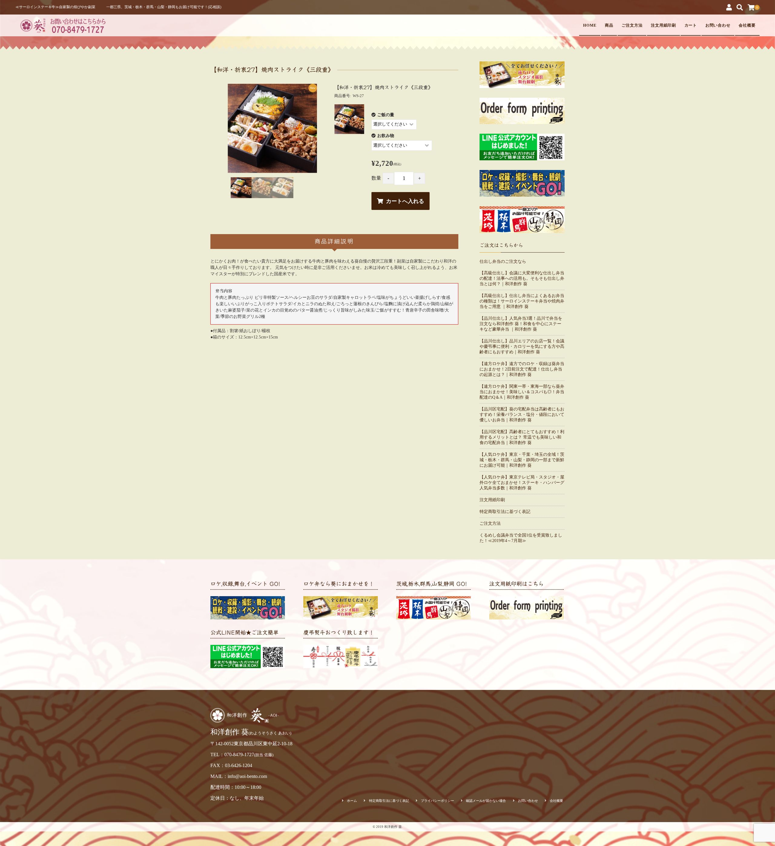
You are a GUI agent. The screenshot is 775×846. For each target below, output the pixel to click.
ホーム (352, 800)
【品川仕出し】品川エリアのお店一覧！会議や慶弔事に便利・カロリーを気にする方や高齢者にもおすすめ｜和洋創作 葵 (522, 346)
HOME (590, 25)
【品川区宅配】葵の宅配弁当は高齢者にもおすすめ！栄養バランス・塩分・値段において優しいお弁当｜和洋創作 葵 (522, 414)
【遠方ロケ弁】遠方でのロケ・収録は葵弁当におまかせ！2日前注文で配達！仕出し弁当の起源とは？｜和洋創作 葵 (522, 369)
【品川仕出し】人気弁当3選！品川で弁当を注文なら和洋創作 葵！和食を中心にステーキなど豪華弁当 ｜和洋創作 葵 (521, 324)
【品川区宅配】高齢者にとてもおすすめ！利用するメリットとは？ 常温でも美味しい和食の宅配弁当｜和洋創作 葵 (522, 437)
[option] (272, 128)
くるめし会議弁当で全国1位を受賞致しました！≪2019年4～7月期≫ (521, 538)
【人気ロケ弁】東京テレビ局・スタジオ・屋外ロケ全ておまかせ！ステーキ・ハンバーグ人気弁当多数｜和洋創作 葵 (522, 482)
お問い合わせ (718, 25)
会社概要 (747, 25)
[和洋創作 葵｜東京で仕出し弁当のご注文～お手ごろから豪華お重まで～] (62, 25)
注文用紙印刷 (663, 25)
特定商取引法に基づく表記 (505, 511)
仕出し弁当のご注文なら (503, 261)
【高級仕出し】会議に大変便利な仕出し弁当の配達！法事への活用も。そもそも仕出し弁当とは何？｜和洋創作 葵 (522, 278)
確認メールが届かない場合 (486, 800)
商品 (609, 25)
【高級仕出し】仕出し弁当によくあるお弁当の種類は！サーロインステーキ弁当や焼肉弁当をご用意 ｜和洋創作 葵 (522, 301)
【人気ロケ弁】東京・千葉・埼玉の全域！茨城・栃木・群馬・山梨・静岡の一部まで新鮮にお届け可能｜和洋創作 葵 (522, 460)
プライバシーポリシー (437, 800)
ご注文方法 (632, 25)
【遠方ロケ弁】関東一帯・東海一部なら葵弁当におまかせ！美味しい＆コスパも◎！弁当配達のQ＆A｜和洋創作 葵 (522, 392)
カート (690, 25)
